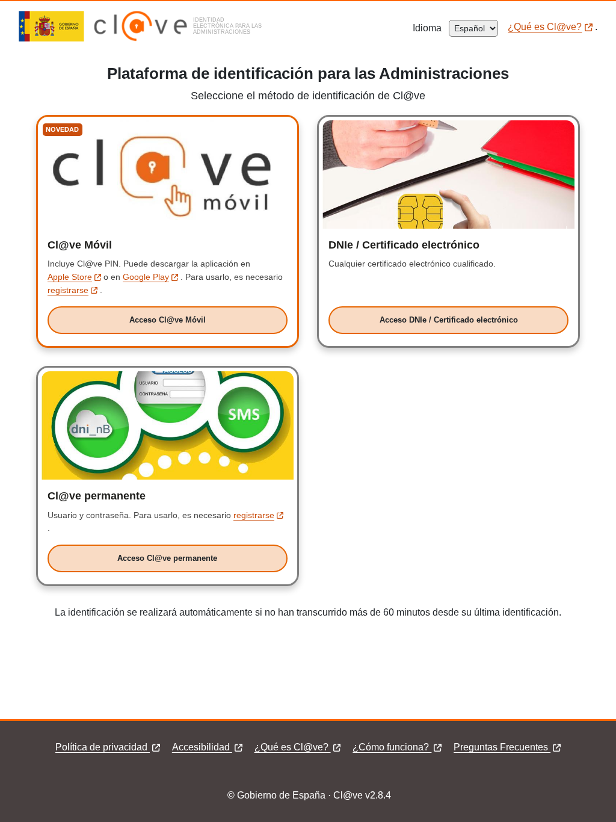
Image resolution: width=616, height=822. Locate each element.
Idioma (431, 28)
